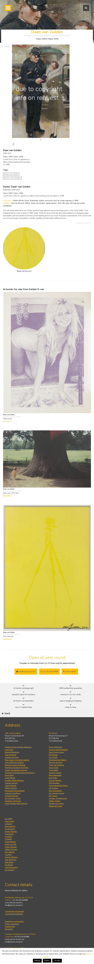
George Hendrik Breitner (58, 750)
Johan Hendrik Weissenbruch (16, 803)
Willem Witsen (54, 801)
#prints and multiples (12, 178)
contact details (70, 671)
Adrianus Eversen (12, 757)
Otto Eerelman (10, 755)
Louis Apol (9, 750)
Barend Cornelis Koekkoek (15, 765)
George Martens (55, 780)
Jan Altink (8, 819)
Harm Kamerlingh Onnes (58, 785)
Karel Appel (9, 821)
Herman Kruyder (55, 773)
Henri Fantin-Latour (56, 752)
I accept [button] (57, 960)
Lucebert (8, 854)
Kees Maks (53, 778)
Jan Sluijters (53, 788)
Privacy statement (12, 924)
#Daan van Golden (11, 174)
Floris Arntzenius (55, 747)
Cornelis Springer (11, 796)
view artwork (7, 421)
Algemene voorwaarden (14, 921)
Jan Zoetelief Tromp (12, 798)
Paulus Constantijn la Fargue (16, 770)
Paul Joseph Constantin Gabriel (17, 760)
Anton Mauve (10, 778)
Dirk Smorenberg (55, 791)
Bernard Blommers (12, 752)
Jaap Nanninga (10, 860)
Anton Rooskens (11, 867)
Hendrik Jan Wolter (56, 803)
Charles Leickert (11, 783)
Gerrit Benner (10, 826)
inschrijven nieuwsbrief (15, 911)
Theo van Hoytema (56, 765)
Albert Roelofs (10, 785)
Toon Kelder (53, 770)
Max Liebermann (55, 775)
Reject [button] (47, 960)
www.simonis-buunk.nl (14, 902)
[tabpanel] (41, 93)
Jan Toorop (53, 796)
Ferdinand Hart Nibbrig (57, 760)
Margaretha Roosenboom (15, 791)
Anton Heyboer (11, 847)
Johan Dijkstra (10, 842)
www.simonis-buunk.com (14, 939)
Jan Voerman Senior (56, 793)
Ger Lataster (10, 852)
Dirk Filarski (53, 755)
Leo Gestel (53, 757)
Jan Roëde (9, 865)
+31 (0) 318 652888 (50, 671)
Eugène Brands (11, 831)
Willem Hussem (11, 849)
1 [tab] (41, 139)
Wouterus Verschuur (13, 801)
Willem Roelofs (11, 788)
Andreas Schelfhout (13, 793)
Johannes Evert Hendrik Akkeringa (18, 747)
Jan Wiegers (9, 870)
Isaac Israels (54, 768)
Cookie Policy (10, 926)
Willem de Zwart (55, 806)
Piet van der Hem (55, 762)
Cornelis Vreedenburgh (58, 798)
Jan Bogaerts (10, 829)
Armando (8, 824)
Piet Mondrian (54, 783)
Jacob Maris (9, 775)
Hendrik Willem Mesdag (14, 780)
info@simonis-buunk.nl (14, 905)
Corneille (8, 839)
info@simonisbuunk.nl (26, 671)
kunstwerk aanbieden (14, 914)
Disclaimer (9, 929)
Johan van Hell (10, 844)
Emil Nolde (9, 862)
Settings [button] (37, 960)
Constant (8, 837)
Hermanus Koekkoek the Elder (16, 768)
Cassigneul (9, 834)
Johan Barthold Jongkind (14, 762)
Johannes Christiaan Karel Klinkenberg (20, 773)
